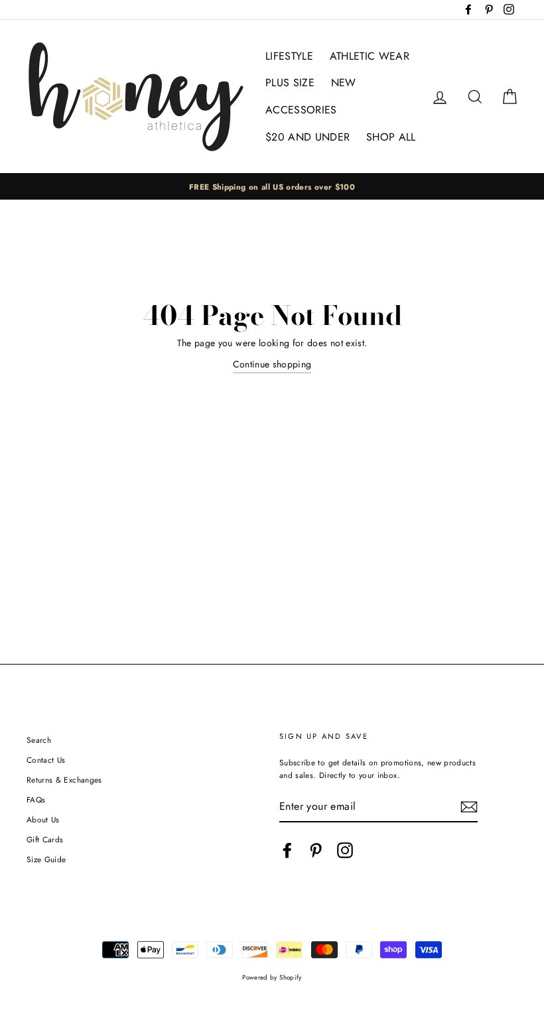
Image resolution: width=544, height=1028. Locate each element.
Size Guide (46, 859)
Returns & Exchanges (64, 779)
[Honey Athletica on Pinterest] (316, 850)
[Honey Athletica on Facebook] (287, 850)
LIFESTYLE (289, 56)
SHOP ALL (391, 137)
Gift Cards (45, 839)
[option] (272, 186)
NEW (343, 82)
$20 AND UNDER (307, 137)
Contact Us (46, 759)
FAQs (36, 799)
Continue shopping (272, 364)
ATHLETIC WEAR (370, 56)
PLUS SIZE (289, 82)
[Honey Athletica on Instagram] (345, 850)
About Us (43, 819)
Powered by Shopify (271, 977)
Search (39, 739)
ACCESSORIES (301, 109)
